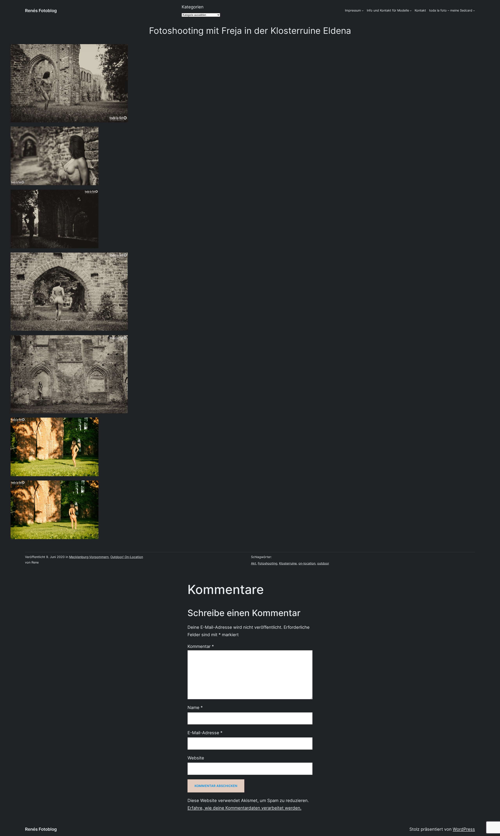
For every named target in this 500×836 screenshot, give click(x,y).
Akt (253, 563)
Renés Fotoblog (41, 10)
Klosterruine (288, 563)
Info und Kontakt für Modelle (388, 10)
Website (196, 757)
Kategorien (193, 6)
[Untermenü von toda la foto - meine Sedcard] (474, 11)
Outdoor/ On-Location (126, 557)
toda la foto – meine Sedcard (450, 10)
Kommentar (201, 646)
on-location (306, 563)
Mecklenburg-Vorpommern (89, 557)
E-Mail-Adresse (205, 732)
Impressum (353, 10)
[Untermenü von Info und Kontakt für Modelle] (411, 11)
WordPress (464, 829)
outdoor (323, 563)
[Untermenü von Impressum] (363, 11)
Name (195, 707)
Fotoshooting (267, 563)
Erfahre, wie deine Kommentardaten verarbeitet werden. (244, 807)
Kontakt (420, 10)
